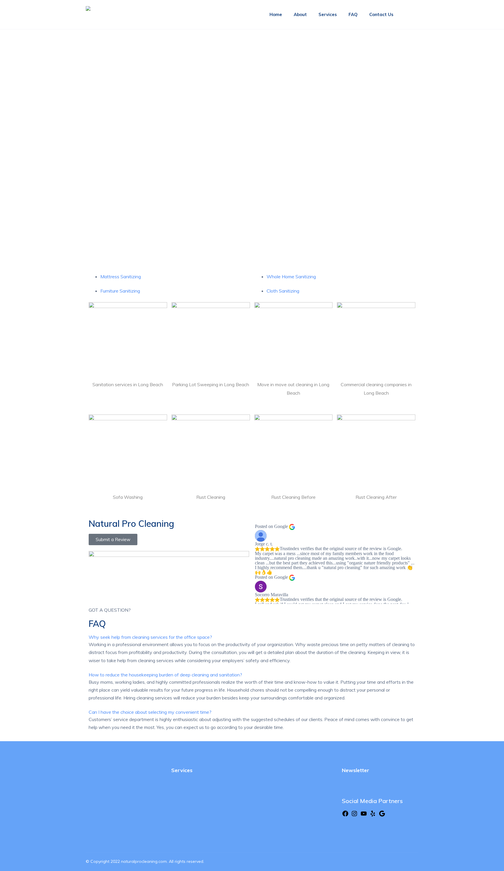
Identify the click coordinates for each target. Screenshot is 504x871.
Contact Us (381, 14)
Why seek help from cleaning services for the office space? (150, 637)
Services (327, 14)
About (300, 14)
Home (276, 14)
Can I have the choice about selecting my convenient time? (150, 712)
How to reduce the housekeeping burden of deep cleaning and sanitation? (165, 675)
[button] (252, 637)
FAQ (353, 14)
